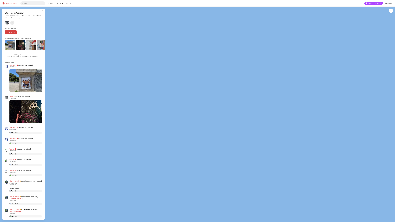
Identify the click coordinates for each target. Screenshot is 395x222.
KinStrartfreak (14, 181)
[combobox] (32, 3)
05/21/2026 (12, 98)
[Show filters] (391, 11)
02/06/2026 (12, 129)
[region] (197, 114)
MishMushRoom (15, 211)
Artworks (12, 32)
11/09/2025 (12, 185)
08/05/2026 (12, 67)
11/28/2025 (12, 151)
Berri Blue (12, 65)
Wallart (11, 149)
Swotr (11, 96)
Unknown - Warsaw (16, 199)
